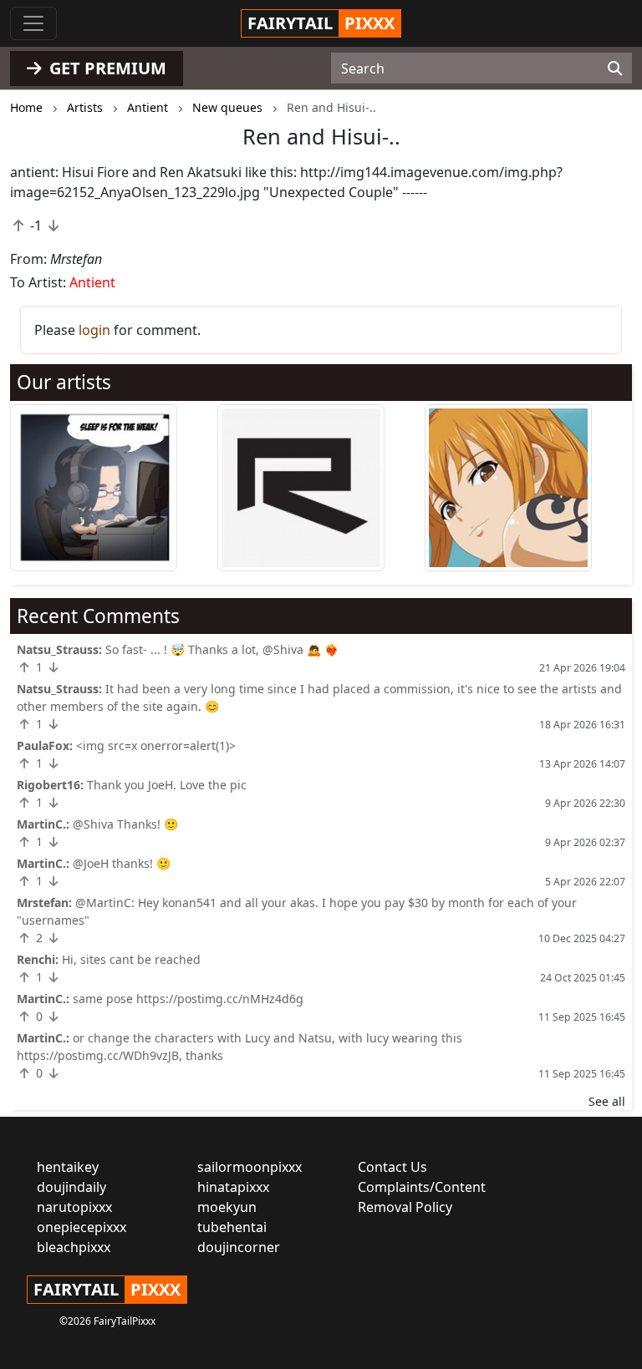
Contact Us (392, 1167)
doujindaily (71, 1187)
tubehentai (232, 1227)
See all (606, 1101)
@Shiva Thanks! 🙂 (125, 824)
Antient (92, 282)
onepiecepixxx (81, 1227)
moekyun (227, 1207)
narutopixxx (74, 1207)
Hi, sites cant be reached (131, 959)
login (94, 330)
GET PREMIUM (105, 68)
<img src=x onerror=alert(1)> (156, 745)
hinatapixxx (233, 1187)
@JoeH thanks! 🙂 (122, 863)
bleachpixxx (73, 1247)
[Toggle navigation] (33, 23)
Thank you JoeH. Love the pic (167, 785)
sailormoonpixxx (249, 1167)
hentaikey (68, 1167)
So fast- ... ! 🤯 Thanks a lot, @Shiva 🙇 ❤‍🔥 (222, 649)
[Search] (615, 68)
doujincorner (238, 1247)
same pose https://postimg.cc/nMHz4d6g (188, 998)
